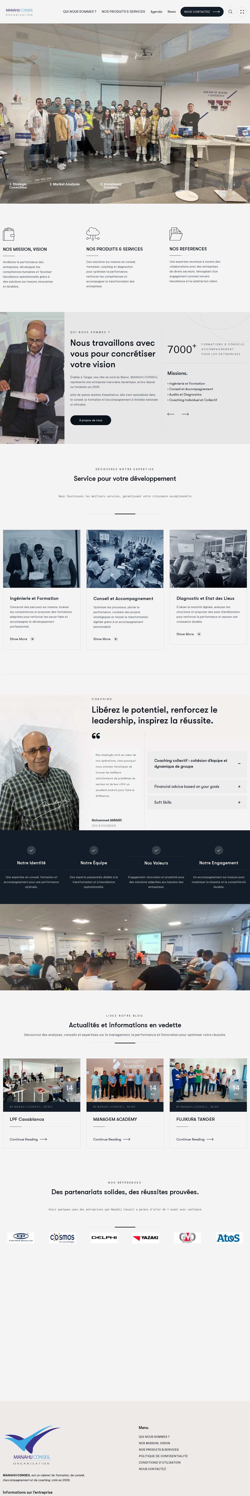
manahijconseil (27, 1106)
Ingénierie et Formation (34, 598)
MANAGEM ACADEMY (115, 1119)
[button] (170, 414)
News (48, 1106)
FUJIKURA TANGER (195, 1119)
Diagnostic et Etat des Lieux (205, 598)
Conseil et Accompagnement (123, 598)
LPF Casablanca (27, 1119)
